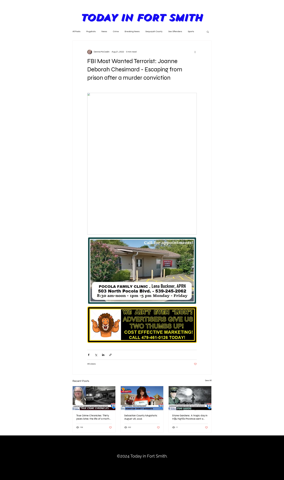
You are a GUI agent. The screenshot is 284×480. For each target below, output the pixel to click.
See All (208, 380)
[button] (207, 31)
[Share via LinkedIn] (103, 354)
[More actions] (195, 52)
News (104, 31)
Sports (191, 31)
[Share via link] (110, 354)
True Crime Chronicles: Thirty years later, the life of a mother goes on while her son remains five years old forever (94, 417)
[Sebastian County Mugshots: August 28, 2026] (142, 398)
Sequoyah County (153, 31)
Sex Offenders (175, 31)
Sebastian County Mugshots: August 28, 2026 (141, 417)
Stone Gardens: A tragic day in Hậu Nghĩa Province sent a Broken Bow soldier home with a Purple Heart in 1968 (189, 417)
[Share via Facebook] (88, 354)
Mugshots (91, 31)
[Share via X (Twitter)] (96, 354)
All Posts (76, 31)
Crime (116, 31)
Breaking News (132, 31)
